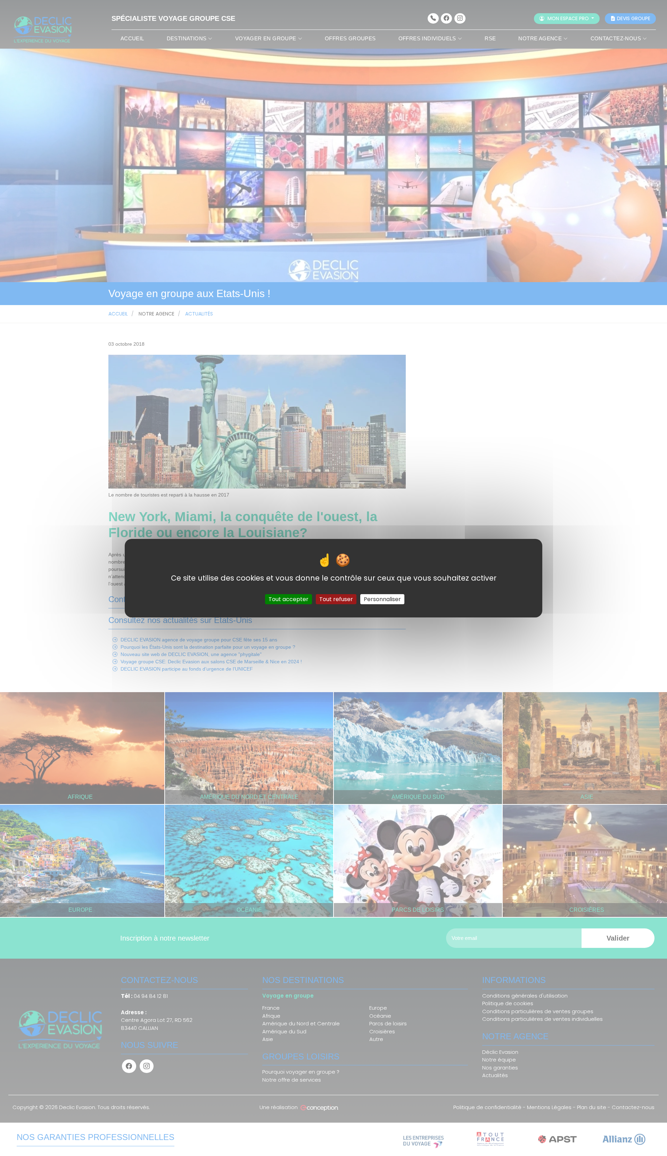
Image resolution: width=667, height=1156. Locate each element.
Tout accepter (288, 599)
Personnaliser (382, 599)
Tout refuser (336, 599)
